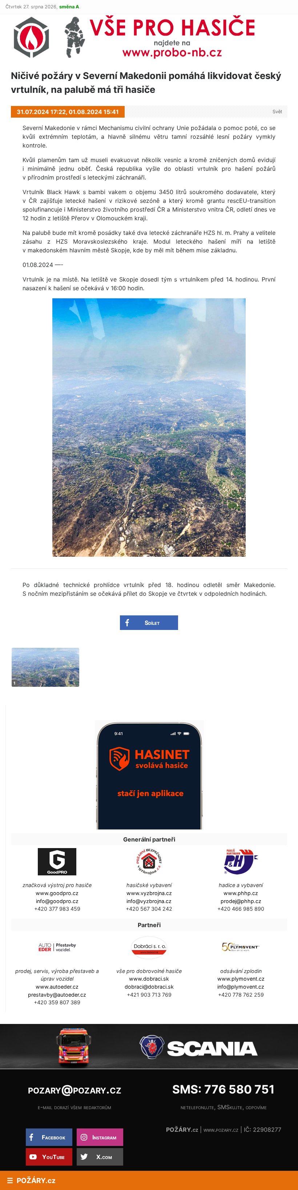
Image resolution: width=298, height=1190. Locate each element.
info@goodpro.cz (57, 901)
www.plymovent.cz (241, 979)
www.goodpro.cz (57, 893)
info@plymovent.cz (240, 987)
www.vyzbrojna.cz (149, 893)
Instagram (104, 1137)
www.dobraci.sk (149, 979)
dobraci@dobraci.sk (149, 987)
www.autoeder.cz (57, 987)
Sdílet (152, 622)
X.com (104, 1157)
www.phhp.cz (241, 893)
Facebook (53, 1137)
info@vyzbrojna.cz (149, 901)
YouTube (53, 1157)
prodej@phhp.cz (241, 901)
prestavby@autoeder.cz (57, 995)
